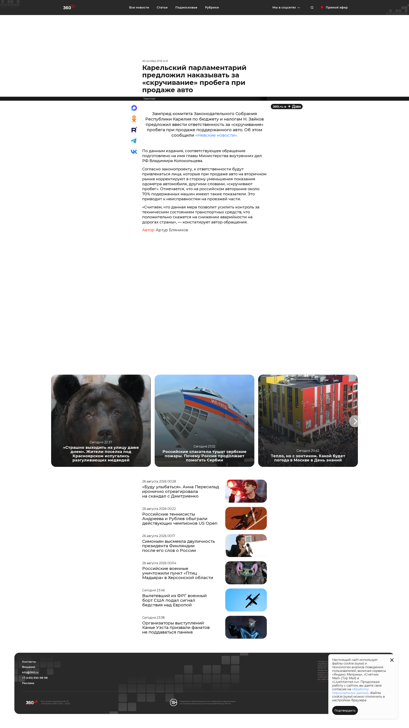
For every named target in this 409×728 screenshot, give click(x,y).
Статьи (162, 7)
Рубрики (212, 7)
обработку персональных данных (350, 691)
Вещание (28, 667)
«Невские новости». (216, 135)
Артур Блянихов (172, 230)
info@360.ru (30, 672)
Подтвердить (345, 710)
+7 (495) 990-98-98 (35, 678)
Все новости (139, 7)
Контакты (29, 661)
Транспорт (149, 98)
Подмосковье (186, 7)
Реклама (28, 683)
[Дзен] (287, 106)
